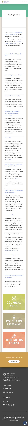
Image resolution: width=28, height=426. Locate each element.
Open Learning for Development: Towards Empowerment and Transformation (12, 113)
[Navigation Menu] (25, 2)
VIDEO (9, 159)
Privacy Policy (7, 385)
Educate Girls (8, 137)
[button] (14, 361)
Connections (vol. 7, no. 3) (11, 250)
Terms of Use (7, 388)
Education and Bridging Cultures (12, 254)
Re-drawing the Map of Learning (12, 95)
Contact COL (6, 397)
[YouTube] (13, 405)
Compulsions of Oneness (10, 214)
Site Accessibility (8, 392)
